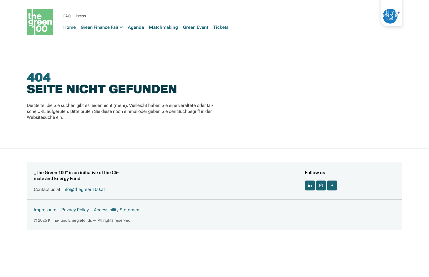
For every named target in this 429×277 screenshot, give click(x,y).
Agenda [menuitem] (136, 27)
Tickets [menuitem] (221, 27)
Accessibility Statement (117, 209)
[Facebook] (332, 185)
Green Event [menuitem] (195, 27)
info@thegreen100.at (84, 189)
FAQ (67, 16)
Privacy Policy (75, 209)
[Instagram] (321, 185)
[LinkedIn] (310, 185)
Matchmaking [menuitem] (163, 27)
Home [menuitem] (69, 27)
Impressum (45, 209)
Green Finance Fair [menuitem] (100, 27)
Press (81, 16)
